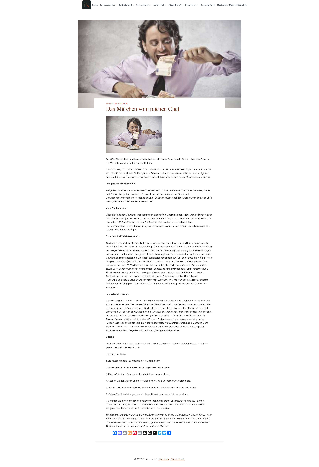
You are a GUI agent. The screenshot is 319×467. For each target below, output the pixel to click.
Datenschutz (178, 459)
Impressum (163, 459)
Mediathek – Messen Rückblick (231, 5)
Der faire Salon (208, 5)
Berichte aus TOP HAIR (116, 103)
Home (95, 5)
